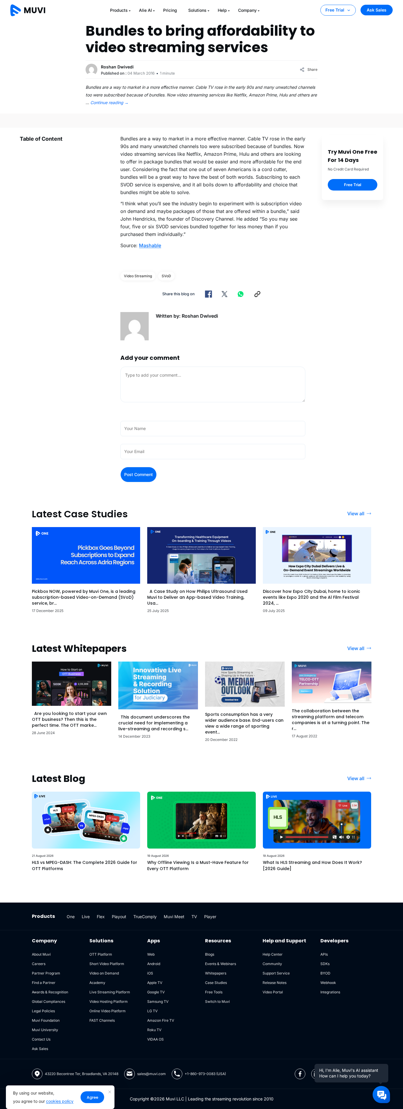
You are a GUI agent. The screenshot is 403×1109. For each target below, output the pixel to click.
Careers (38, 964)
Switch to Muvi (217, 1001)
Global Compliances (48, 1001)
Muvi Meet (174, 916)
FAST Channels (102, 1020)
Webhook (328, 982)
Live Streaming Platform (109, 992)
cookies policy (59, 1101)
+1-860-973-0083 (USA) (205, 1074)
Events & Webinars (220, 964)
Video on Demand (104, 973)
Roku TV (154, 1030)
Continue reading (109, 102)
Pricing (170, 10)
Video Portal (273, 992)
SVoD (166, 276)
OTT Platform (100, 954)
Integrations (330, 992)
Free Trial (334, 9)
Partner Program (46, 973)
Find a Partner (43, 982)
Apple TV (154, 982)
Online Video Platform (107, 1011)
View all (355, 513)
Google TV (156, 992)
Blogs (209, 954)
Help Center (273, 954)
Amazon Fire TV (160, 1020)
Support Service (276, 973)
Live (86, 916)
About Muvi (41, 954)
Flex (101, 916)
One (71, 916)
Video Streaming (138, 276)
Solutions (197, 10)
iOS (150, 973)
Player (210, 916)
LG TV (152, 1011)
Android (153, 964)
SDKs (325, 964)
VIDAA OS (155, 1039)
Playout (119, 916)
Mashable (150, 245)
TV (194, 916)
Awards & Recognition (50, 992)
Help (222, 10)
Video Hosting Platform (108, 1001)
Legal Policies (43, 1011)
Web (151, 954)
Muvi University (45, 1030)
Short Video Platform (106, 964)
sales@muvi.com (151, 1074)
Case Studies (216, 982)
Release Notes (274, 982)
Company (247, 10)
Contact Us (41, 1039)
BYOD (325, 973)
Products (119, 10)
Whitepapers (215, 973)
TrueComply (145, 916)
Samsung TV (157, 1001)
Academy (97, 982)
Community (272, 964)
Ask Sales (376, 9)
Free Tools (213, 992)
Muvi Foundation (46, 1020)
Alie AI (145, 10)
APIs (324, 954)
